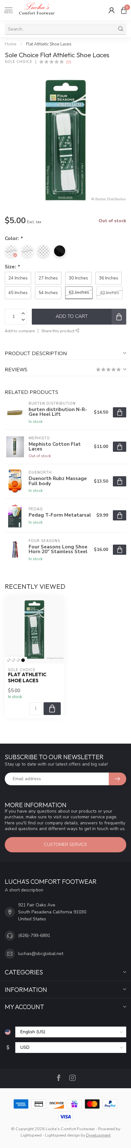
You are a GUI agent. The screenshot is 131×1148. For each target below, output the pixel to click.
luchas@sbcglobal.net (40, 954)
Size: (12, 266)
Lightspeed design (62, 1135)
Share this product (58, 330)
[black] (23, 660)
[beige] (13, 660)
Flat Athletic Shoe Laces (49, 44)
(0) (68, 62)
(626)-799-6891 (34, 935)
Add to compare (20, 330)
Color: (13, 238)
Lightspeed (31, 1135)
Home (11, 44)
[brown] (18, 660)
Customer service (65, 845)
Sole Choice (18, 62)
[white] (8, 660)
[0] (123, 10)
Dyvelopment (98, 1135)
